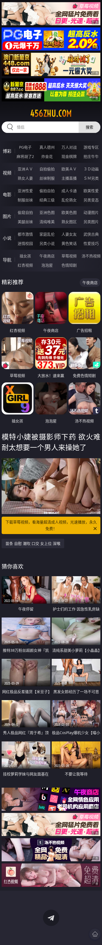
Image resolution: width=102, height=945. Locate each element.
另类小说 (47, 243)
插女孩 (25, 255)
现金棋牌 (69, 156)
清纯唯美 (47, 221)
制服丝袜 (25, 199)
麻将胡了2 (25, 156)
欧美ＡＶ (69, 168)
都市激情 (25, 234)
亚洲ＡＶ (25, 168)
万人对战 (69, 147)
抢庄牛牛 (91, 156)
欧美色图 (69, 212)
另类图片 (91, 221)
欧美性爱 (91, 190)
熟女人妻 (25, 178)
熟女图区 (69, 221)
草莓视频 (69, 255)
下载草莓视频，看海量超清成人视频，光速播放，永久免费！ (51, 525)
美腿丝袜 (25, 221)
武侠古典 (91, 234)
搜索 (89, 127)
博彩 (7, 151)
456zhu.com (51, 113)
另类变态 (91, 199)
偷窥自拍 (25, 212)
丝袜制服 (47, 178)
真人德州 (47, 147)
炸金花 (47, 156)
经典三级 (47, 199)
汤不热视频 (91, 255)
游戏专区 (91, 147)
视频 (7, 173)
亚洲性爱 (25, 190)
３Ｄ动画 (91, 168)
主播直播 (69, 178)
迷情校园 (25, 243)
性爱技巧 (91, 243)
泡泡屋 (47, 265)
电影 (7, 195)
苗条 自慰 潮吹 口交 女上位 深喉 (32, 543)
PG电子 (25, 147)
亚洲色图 (47, 212)
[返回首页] (94, 934)
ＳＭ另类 (91, 178)
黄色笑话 (69, 243)
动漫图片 (91, 212)
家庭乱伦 (47, 234)
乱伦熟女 (69, 199)
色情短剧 (69, 265)
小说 (7, 238)
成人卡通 (69, 190)
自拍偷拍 (47, 168)
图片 (7, 216)
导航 (7, 260)
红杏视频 (25, 265)
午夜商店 (47, 255)
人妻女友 (69, 234)
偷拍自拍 (47, 190)
